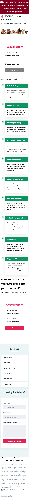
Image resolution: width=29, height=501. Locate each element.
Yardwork (7, 384)
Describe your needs (10, 423)
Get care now (15, 328)
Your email (6, 413)
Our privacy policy (6, 496)
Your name (6, 403)
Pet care (7, 373)
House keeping (9, 368)
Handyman (8, 379)
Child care (7, 363)
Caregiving (8, 357)
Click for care (14, 70)
